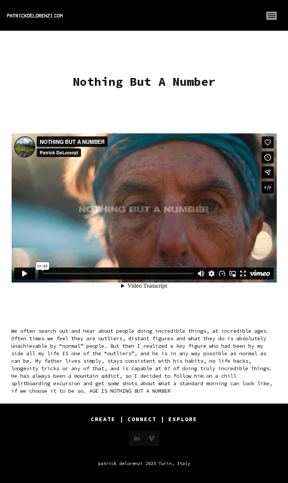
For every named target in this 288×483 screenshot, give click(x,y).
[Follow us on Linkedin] (136, 438)
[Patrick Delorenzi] (35, 15)
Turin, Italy (174, 463)
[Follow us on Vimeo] (151, 438)
